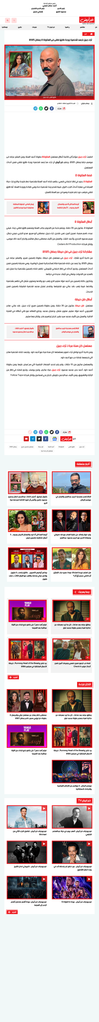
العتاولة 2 (88, 181)
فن (96, 27)
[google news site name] (54, 438)
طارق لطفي (71, 446)
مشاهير (82, 27)
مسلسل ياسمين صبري (27, 446)
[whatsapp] (30, 432)
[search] (7, 20)
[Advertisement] (49, 134)
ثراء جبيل (82, 157)
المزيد (15, 677)
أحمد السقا (51, 446)
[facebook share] (52, 108)
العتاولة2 (46, 157)
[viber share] (35, 108)
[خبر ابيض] (87, 20)
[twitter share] (46, 108)
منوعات (34, 27)
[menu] (14, 20)
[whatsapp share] (41, 108)
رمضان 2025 (13, 446)
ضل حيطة (80, 306)
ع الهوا (67, 27)
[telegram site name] (32, 438)
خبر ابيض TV (51, 27)
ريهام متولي (85, 103)
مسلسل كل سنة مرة (47, 451)
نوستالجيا (5, 27)
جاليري (20, 27)
